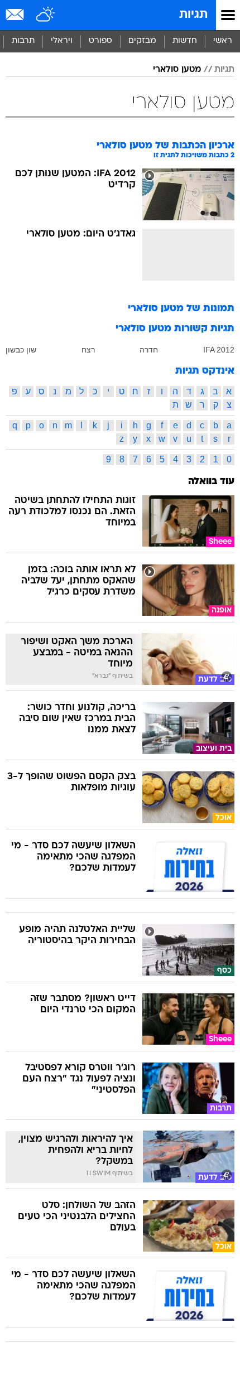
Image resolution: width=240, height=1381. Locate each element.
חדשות (184, 41)
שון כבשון (21, 349)
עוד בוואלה (211, 481)
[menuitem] (184, 41)
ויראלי (62, 41)
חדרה (149, 349)
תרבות (23, 41)
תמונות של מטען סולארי (181, 308)
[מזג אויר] (46, 15)
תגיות (193, 15)
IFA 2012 (218, 349)
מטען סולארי (177, 69)
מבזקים (142, 41)
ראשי (222, 41)
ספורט (100, 41)
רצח (88, 349)
